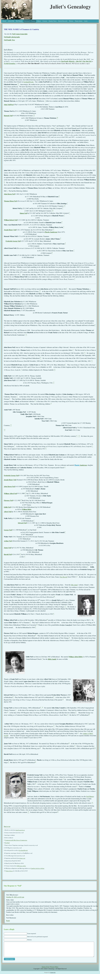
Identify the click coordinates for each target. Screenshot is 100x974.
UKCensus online (21, 866)
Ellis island (74, 585)
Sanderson (83, 465)
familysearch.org (20, 830)
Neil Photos (89, 796)
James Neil (7, 547)
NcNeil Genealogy (10, 63)
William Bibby (26, 509)
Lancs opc (22, 858)
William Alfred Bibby (76, 657)
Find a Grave (9, 871)
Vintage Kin (52, 972)
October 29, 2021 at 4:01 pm (15, 897)
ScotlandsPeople (28, 82)
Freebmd (7, 843)
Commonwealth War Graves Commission (16, 840)
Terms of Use (45, 967)
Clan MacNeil (87, 61)
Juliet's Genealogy (70, 6)
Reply (8, 921)
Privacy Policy (54, 967)
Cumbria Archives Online (37, 868)
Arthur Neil (8, 541)
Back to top (7, 826)
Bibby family (52, 659)
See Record (63, 577)
